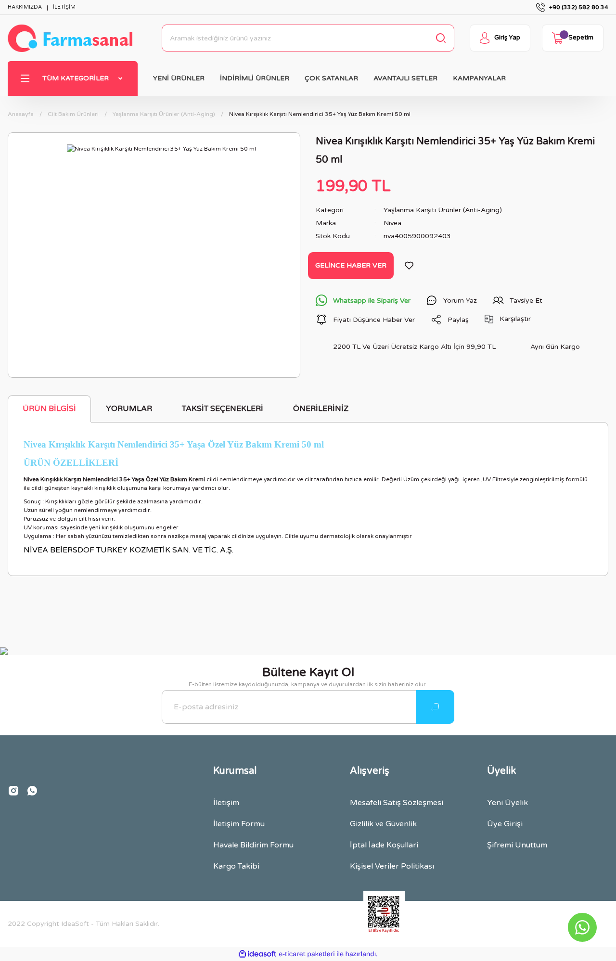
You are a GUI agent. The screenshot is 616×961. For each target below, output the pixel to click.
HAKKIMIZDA (25, 7)
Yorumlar (129, 408)
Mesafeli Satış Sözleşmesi (396, 802)
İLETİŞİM (64, 7)
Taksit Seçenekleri (222, 408)
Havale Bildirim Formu (253, 845)
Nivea (392, 223)
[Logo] (70, 38)
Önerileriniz (320, 408)
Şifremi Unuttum (517, 845)
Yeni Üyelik (507, 802)
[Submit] (435, 707)
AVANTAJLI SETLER (405, 78)
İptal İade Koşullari (384, 845)
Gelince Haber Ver (350, 265)
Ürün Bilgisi (49, 408)
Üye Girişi (505, 824)
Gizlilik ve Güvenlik (383, 824)
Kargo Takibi (236, 866)
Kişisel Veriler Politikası (392, 866)
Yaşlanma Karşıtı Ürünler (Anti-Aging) (443, 210)
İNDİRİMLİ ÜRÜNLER (254, 78)
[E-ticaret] (307, 954)
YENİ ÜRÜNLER (179, 78)
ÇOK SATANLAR (331, 78)
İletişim (226, 802)
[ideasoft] (257, 954)
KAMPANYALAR (479, 78)
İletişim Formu (239, 824)
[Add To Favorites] (409, 265)
